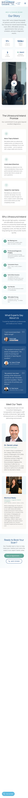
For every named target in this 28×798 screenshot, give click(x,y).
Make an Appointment (12, 556)
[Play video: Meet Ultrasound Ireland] (14, 83)
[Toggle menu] (25, 3)
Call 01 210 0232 (15, 561)
